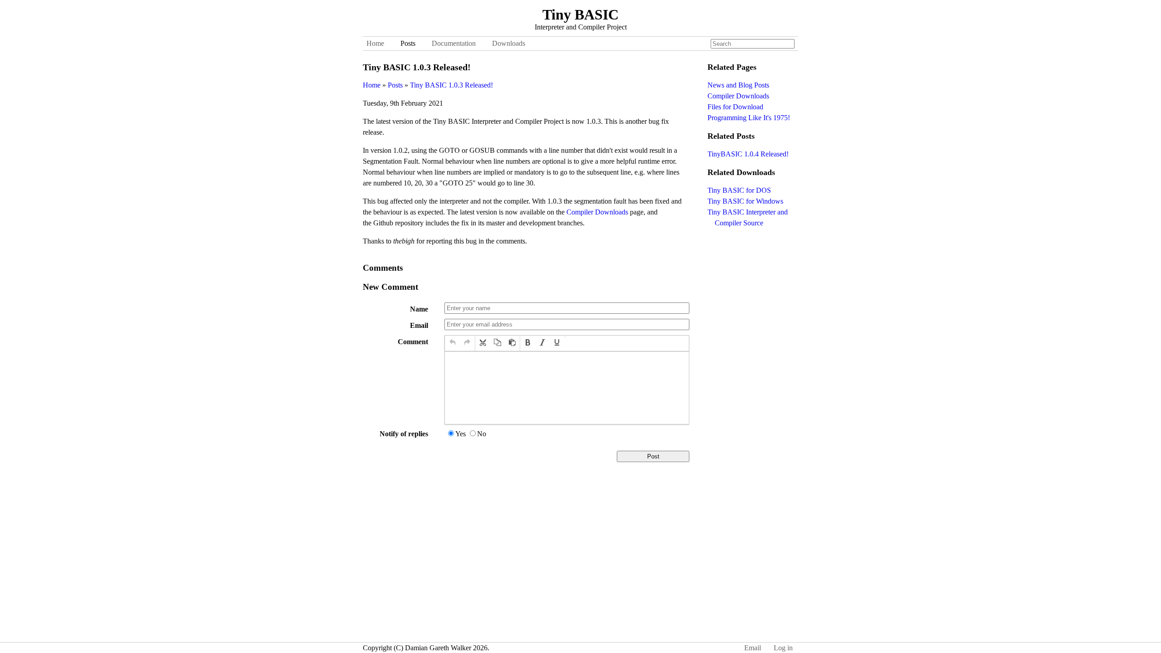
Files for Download (735, 107)
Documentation (454, 43)
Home (375, 43)
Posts (407, 43)
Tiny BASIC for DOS (739, 190)
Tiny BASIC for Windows (745, 201)
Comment (413, 342)
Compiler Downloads (597, 212)
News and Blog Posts (738, 85)
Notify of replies (404, 434)
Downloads (508, 43)
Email (419, 325)
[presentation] (452, 343)
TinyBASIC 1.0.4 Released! (748, 154)
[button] (452, 343)
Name (419, 309)
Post (653, 456)
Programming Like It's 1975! (748, 118)
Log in (783, 648)
